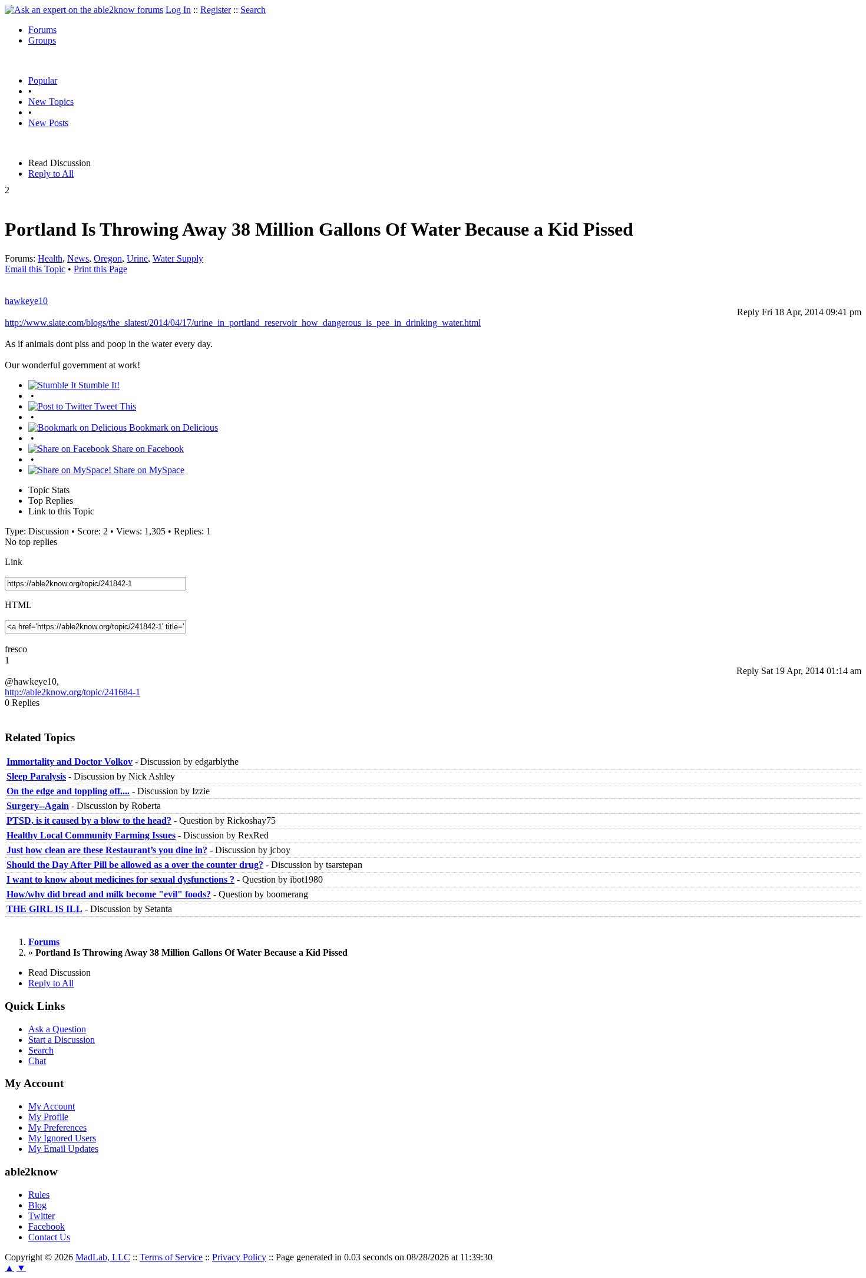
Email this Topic (35, 269)
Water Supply (178, 258)
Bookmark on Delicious (172, 427)
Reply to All (51, 174)
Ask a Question (57, 1029)
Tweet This (114, 406)
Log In (178, 10)
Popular (42, 80)
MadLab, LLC (102, 1257)
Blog (37, 1205)
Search (253, 10)
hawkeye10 (26, 301)
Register (215, 10)
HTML (18, 605)
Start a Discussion (61, 1040)
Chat (37, 1061)
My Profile (48, 1117)
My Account (51, 1106)
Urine (137, 258)
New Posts (48, 123)
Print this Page (100, 269)
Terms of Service (171, 1257)
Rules (38, 1195)
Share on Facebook (147, 449)
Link (13, 562)
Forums (42, 30)
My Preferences (57, 1127)
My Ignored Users (62, 1138)
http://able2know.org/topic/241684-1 (72, 692)
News (78, 258)
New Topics (51, 102)
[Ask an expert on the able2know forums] (84, 10)
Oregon (108, 258)
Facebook (46, 1226)
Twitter (41, 1216)
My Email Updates (63, 1149)
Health (50, 258)
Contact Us (49, 1237)
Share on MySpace (147, 470)
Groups (42, 40)
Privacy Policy (239, 1257)
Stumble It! (98, 385)
